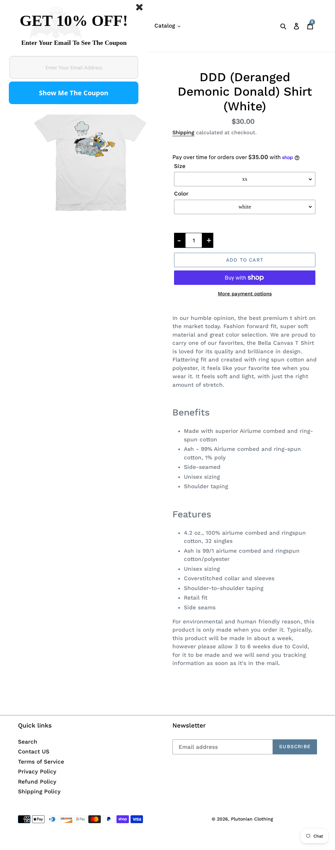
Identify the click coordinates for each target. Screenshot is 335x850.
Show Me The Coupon (73, 92)
